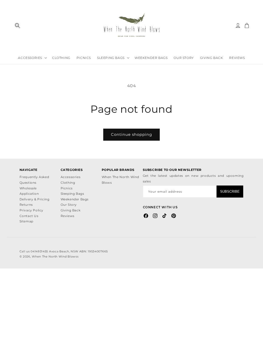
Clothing (68, 182)
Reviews (67, 216)
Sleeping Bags (72, 193)
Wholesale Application (29, 191)
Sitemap (26, 221)
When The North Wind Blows (120, 179)
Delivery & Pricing (35, 199)
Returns (26, 205)
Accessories (71, 177)
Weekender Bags (75, 199)
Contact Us (29, 216)
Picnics (67, 188)
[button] (17, 25)
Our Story (69, 205)
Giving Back (71, 210)
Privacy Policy (31, 210)
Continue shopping (131, 134)
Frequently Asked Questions (34, 179)
